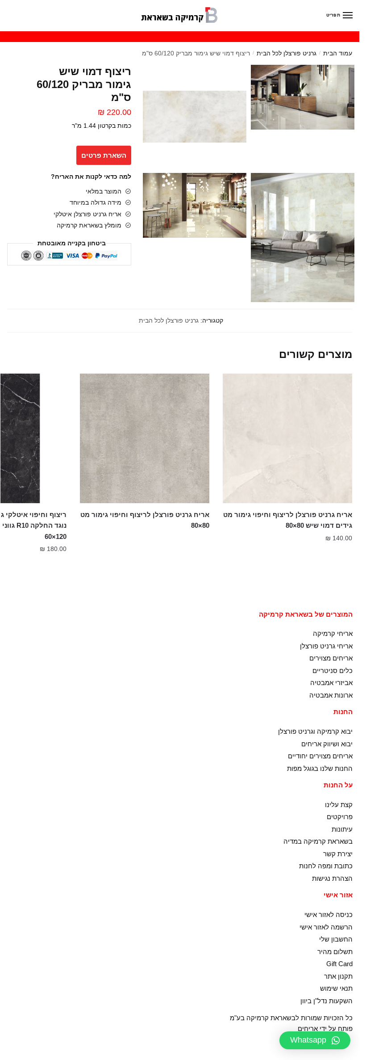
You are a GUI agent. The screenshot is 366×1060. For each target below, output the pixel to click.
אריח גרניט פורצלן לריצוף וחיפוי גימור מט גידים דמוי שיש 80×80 (287, 520)
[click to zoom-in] (302, 97)
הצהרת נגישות (332, 878)
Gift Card (339, 963)
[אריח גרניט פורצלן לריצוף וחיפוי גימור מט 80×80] (144, 438)
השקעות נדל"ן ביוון (326, 1001)
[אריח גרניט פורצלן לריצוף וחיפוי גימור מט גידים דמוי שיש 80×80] (287, 438)
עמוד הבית (337, 53)
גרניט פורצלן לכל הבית (286, 53)
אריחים (308, 1028)
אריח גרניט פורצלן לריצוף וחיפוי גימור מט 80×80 (144, 520)
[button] (314, 1040)
